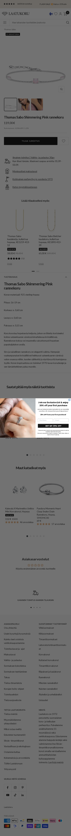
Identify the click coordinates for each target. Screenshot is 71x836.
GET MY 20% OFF (53, 425)
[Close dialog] (69, 400)
